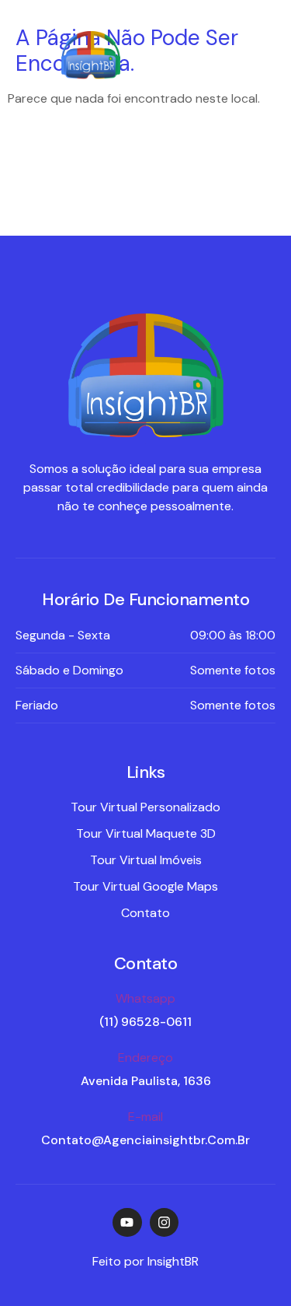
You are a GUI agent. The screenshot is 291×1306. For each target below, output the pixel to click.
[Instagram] (164, 1222)
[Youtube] (127, 1222)
